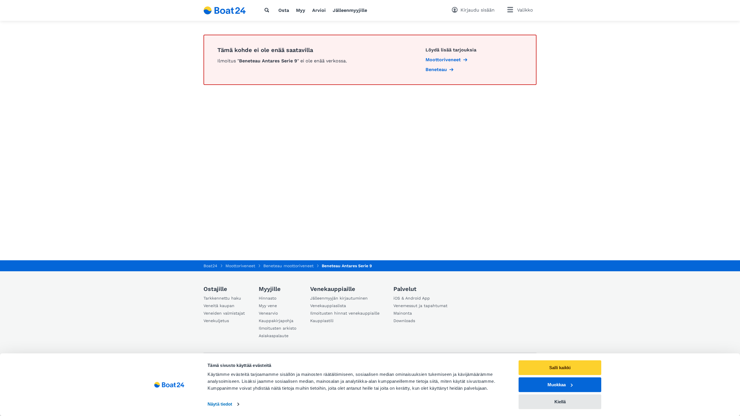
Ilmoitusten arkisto (277, 328)
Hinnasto (267, 298)
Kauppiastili (322, 320)
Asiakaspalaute (273, 335)
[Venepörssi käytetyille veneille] (225, 10)
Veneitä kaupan (219, 305)
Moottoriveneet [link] (443, 59)
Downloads (404, 320)
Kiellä (560, 401)
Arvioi (319, 10)
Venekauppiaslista (328, 305)
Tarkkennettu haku (222, 298)
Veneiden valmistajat (224, 313)
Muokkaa (556, 384)
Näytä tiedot (220, 404)
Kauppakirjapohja (276, 320)
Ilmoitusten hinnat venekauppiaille (345, 313)
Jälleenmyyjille (350, 10)
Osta (283, 10)
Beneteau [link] (436, 69)
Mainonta (402, 313)
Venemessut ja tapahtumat (420, 305)
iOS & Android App (411, 298)
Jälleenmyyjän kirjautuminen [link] (339, 298)
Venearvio (268, 313)
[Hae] (267, 10)
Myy (300, 10)
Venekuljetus (216, 320)
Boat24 (210, 265)
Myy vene (268, 305)
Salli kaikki (560, 367)
